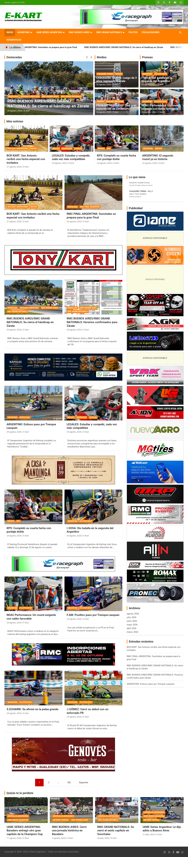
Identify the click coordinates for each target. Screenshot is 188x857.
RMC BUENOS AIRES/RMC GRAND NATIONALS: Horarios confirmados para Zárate (44, 101)
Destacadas (14, 57)
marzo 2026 (132, 632)
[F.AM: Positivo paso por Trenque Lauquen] (93, 593)
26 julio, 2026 (103, 838)
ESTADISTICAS (14, 40)
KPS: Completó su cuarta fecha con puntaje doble (116, 157)
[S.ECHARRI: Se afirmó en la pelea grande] (33, 688)
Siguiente (83, 782)
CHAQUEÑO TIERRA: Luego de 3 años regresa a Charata (116, 79)
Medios (101, 57)
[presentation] (87, 57)
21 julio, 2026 (149, 834)
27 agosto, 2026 (14, 167)
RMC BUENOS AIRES (79, 32)
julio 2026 (131, 617)
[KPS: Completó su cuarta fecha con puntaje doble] (33, 506)
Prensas (147, 57)
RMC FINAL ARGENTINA (90, 207)
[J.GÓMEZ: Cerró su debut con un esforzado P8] (93, 688)
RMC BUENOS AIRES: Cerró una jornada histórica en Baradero (69, 830)
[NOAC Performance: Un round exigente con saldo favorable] (33, 593)
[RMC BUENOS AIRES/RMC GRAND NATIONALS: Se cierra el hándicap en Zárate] (33, 297)
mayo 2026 (132, 624)
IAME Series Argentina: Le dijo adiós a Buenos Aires (162, 828)
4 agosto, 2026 (59, 838)
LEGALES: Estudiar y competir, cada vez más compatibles (71, 157)
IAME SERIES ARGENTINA (49, 32)
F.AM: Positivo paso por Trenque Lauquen (93, 615)
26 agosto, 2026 (14, 111)
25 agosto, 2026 (59, 163)
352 (69, 782)
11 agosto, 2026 (14, 838)
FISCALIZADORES (150, 32)
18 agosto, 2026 (103, 112)
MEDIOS (118, 74)
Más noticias (14, 121)
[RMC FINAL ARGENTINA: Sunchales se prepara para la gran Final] (93, 192)
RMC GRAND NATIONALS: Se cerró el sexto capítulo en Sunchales (115, 830)
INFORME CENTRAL (61, 820)
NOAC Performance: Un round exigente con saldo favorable (160, 107)
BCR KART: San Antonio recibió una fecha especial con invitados (26, 159)
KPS (108, 149)
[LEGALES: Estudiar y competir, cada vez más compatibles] (93, 403)
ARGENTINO (23, 32)
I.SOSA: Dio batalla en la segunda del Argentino (156, 79)
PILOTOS (133, 32)
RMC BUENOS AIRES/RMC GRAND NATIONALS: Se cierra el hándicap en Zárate (73, 47)
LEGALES (78, 149)
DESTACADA (13, 91)
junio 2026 (132, 621)
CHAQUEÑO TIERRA (105, 74)
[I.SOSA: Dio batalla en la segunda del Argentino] (93, 506)
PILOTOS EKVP (161, 74)
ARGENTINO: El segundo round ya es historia (157, 157)
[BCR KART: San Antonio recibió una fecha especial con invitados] (33, 192)
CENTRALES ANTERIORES (17, 816)
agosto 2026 (133, 613)
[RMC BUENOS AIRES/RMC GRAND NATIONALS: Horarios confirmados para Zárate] (93, 297)
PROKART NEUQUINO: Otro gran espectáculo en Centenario (116, 107)
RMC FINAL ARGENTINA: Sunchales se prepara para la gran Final (91, 215)
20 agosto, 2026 (103, 84)
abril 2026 (131, 628)
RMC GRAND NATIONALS (109, 32)
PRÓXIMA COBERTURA (29, 308)
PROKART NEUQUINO (114, 101)
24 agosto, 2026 (148, 84)
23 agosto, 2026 (149, 163)
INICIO (10, 32)
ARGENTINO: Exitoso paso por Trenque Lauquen (150, 684)
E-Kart (27, 111)
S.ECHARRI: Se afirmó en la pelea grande (32, 709)
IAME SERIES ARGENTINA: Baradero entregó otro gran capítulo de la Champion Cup (25, 830)
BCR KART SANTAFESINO (17, 149)
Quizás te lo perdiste (19, 793)
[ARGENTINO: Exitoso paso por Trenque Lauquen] (33, 403)
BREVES (33, 149)
